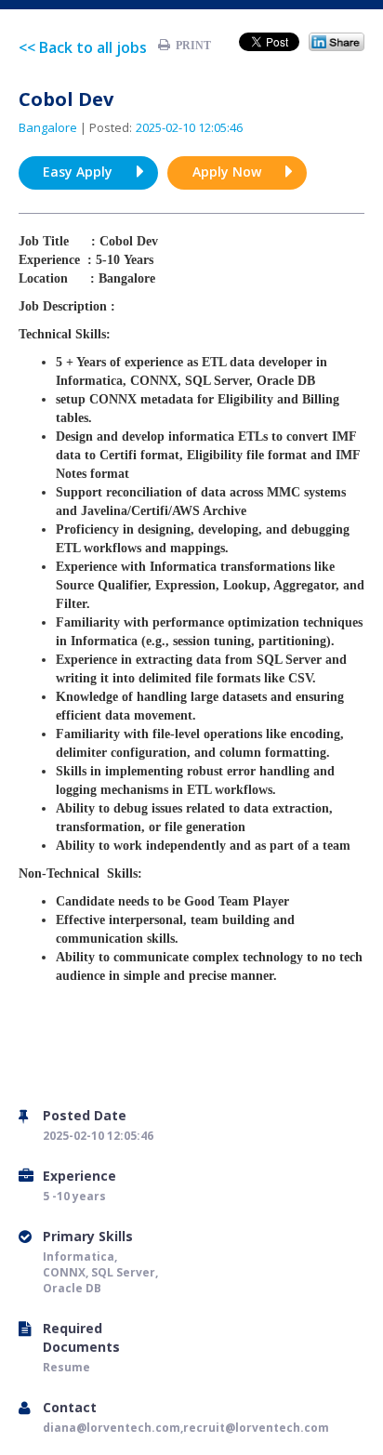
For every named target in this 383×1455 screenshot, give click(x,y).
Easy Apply (77, 171)
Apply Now (226, 171)
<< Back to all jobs (83, 47)
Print (190, 45)
